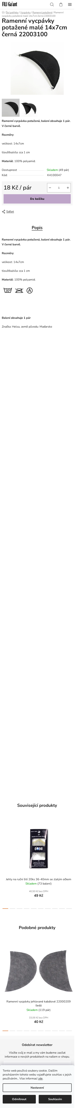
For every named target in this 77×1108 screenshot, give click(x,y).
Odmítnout (19, 1099)
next (70, 840)
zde (40, 1079)
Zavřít (22, 212)
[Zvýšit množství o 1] (68, 187)
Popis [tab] (37, 227)
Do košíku (37, 199)
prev (4, 840)
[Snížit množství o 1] (50, 187)
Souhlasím (55, 1099)
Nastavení (37, 1088)
